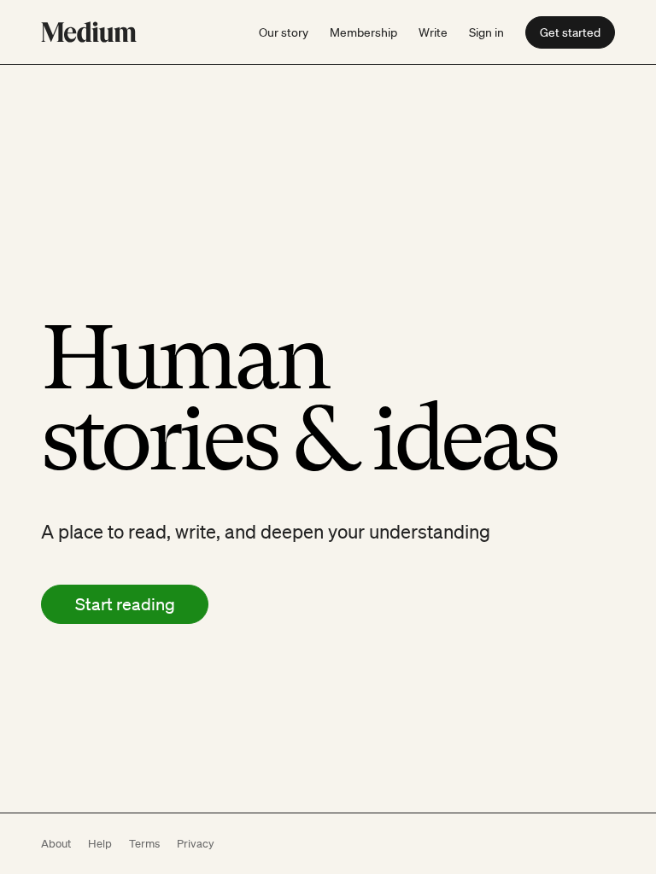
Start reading (125, 604)
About (56, 843)
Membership (363, 32)
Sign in (486, 32)
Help (100, 843)
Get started (570, 32)
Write (433, 32)
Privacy (195, 843)
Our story (283, 32)
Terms (144, 843)
